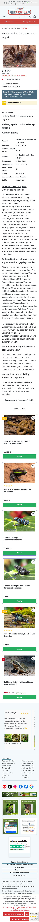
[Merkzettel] (25, 17)
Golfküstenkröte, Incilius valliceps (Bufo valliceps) (18, 683)
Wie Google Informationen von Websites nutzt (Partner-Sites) (19, 907)
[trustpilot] (19, 845)
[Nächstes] (35, 56)
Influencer (25, 775)
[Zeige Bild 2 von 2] (21, 65)
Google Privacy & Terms (19, 909)
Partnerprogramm (28, 761)
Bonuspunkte (6, 768)
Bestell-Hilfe (6, 766)
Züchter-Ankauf (27, 768)
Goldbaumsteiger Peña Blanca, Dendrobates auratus (17, 587)
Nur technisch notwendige (14, 914)
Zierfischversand (27, 763)
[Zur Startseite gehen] (19, 11)
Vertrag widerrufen (19, 875)
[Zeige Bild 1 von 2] (17, 65)
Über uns (5, 770)
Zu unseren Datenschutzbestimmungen (19, 910)
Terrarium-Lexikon (8, 763)
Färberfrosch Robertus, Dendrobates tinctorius (19, 635)
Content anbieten (28, 770)
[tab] (19, 112)
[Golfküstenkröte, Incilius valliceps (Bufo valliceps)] (19, 666)
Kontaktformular (27, 773)
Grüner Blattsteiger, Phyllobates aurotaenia (17, 490)
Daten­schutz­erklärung (19, 862)
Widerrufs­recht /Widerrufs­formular (19, 865)
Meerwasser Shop (28, 766)
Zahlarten (5, 775)
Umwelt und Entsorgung (19, 872)
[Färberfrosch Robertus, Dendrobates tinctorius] (19, 617)
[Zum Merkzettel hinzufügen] (33, 418)
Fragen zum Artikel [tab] (25, 400)
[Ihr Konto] (29, 17)
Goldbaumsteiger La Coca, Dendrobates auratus (15, 539)
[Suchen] (20, 17)
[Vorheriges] (3, 56)
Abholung (25, 778)
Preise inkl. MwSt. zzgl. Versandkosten (14, 75)
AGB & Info (19, 867)
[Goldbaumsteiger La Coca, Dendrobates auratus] (19, 521)
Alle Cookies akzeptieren (20, 919)
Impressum (19, 870)
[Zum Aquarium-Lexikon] (10, 807)
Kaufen (19, 456)
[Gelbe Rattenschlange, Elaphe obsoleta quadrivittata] (19, 425)
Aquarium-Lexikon (8, 761)
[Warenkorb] (34, 17)
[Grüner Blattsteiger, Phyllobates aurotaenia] (19, 473)
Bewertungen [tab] (10, 400)
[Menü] (4, 17)
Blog (3, 778)
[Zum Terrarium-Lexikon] (28, 807)
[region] (19, 56)
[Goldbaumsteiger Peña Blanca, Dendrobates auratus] (19, 569)
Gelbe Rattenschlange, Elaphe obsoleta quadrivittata (17, 442)
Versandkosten (7, 773)
